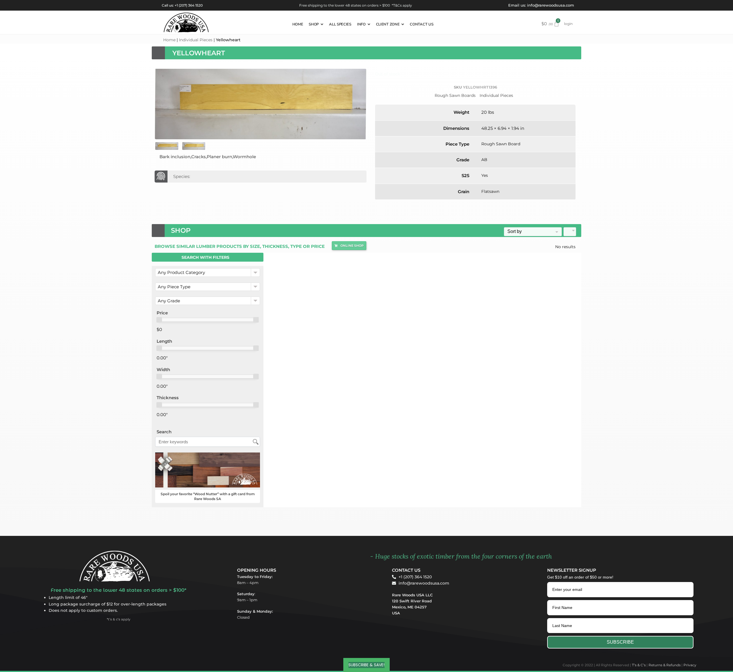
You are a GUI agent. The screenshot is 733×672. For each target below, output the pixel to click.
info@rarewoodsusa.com (550, 5)
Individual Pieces (195, 39)
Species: (181, 176)
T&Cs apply (402, 5)
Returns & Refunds (665, 665)
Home (169, 39)
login (568, 23)
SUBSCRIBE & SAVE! (366, 665)
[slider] (159, 320)
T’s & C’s (639, 665)
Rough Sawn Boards (455, 95)
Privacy (689, 665)
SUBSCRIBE (620, 642)
